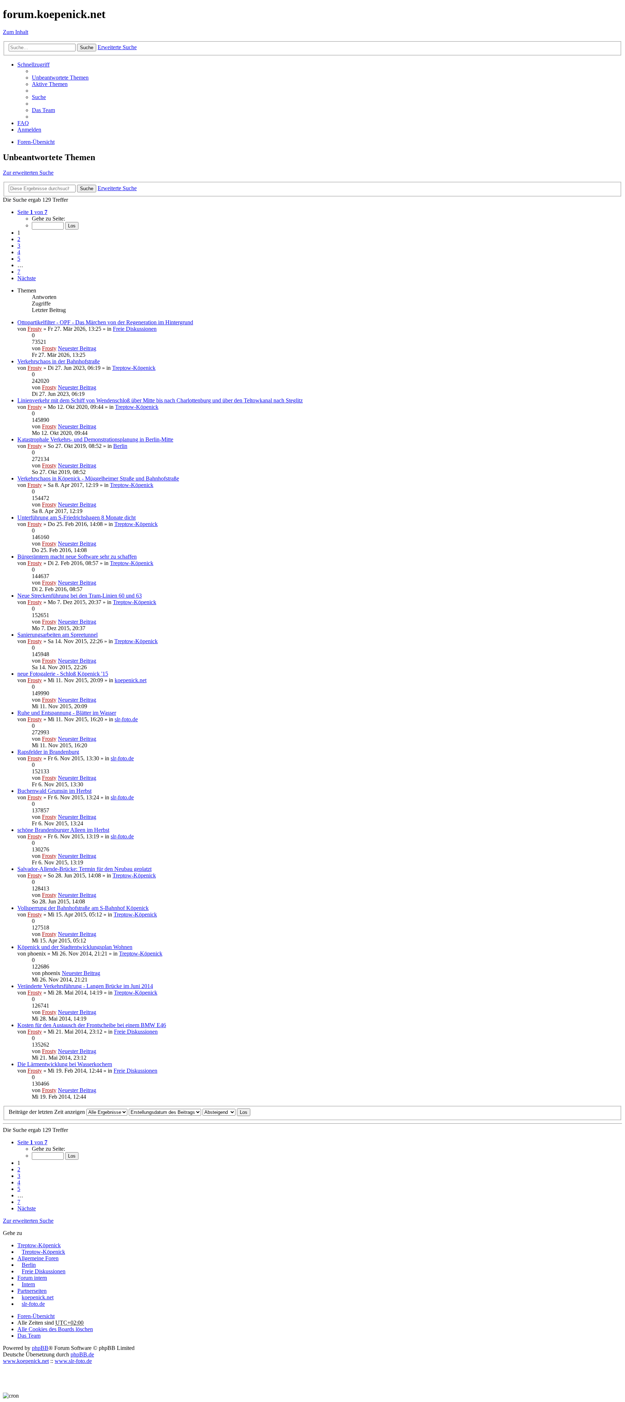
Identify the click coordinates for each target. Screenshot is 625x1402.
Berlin (120, 446)
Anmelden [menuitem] (29, 130)
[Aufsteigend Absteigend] (219, 1112)
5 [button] (18, 259)
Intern (28, 1284)
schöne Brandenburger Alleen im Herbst (63, 830)
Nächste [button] (26, 278)
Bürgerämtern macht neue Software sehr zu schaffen (77, 556)
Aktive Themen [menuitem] (50, 84)
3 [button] (18, 246)
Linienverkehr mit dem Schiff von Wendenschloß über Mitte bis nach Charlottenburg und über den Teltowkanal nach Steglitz (160, 400)
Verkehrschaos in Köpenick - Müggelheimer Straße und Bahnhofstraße (98, 478)
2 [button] (18, 239)
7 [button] (18, 272)
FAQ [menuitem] (23, 123)
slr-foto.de (126, 719)
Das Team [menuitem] (43, 110)
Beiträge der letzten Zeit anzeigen (47, 1112)
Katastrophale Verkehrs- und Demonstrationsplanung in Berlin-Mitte (95, 439)
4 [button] (18, 252)
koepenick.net (130, 680)
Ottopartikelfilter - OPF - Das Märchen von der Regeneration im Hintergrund (105, 322)
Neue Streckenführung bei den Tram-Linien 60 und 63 (79, 596)
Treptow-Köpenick (134, 368)
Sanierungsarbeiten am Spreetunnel (57, 635)
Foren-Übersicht (36, 1316)
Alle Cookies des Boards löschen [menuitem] (55, 1329)
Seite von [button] (32, 212)
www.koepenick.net (26, 1361)
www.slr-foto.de (73, 1361)
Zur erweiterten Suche (28, 173)
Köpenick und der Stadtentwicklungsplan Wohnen (74, 947)
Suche (86, 47)
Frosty (34, 329)
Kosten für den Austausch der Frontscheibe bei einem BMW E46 (91, 1025)
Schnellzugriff (33, 64)
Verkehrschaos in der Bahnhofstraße (58, 361)
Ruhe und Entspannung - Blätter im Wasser (66, 713)
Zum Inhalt (15, 32)
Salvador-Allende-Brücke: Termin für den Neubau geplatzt (84, 869)
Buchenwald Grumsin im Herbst (54, 791)
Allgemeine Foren (38, 1258)
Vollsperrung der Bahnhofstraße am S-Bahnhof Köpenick (83, 908)
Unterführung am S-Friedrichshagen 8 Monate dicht (76, 517)
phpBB (40, 1348)
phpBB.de (82, 1354)
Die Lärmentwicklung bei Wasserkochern (64, 1064)
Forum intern (32, 1278)
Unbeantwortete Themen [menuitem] (60, 77)
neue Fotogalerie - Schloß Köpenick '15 (62, 674)
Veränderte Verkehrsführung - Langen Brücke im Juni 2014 (85, 986)
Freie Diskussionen (135, 329)
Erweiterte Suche (117, 47)
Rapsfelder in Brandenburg (48, 752)
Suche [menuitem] (39, 97)
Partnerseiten (32, 1291)
